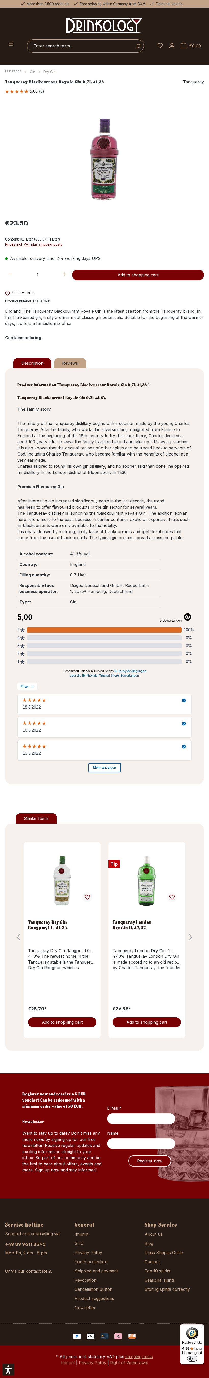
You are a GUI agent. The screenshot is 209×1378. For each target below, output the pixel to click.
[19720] (104, 159)
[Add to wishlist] (87, 897)
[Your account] (172, 46)
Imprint (81, 1234)
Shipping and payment (96, 1270)
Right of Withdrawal (129, 1362)
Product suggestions (94, 1298)
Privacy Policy (88, 1252)
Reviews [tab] (70, 363)
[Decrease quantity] (10, 275)
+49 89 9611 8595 (25, 1244)
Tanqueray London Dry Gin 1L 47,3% (132, 924)
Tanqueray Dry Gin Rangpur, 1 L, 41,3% (48, 924)
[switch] (192, 1359)
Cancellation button (93, 1289)
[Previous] (18, 937)
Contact (152, 1261)
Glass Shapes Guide (164, 1252)
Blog (149, 1243)
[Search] (138, 46)
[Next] (190, 937)
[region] (104, 159)
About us (153, 1234)
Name (113, 1133)
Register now (149, 1161)
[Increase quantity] (65, 275)
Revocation (85, 1280)
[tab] (32, 363)
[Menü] (201, 1327)
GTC (79, 1243)
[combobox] (79, 46)
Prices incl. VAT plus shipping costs (33, 244)
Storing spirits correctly (167, 1289)
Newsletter (85, 1307)
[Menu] (11, 44)
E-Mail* (114, 1108)
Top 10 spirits (157, 1270)
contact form (38, 1271)
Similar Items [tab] (36, 818)
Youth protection (91, 1261)
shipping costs (139, 1356)
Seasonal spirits (160, 1280)
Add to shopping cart (137, 274)
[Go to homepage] (104, 25)
